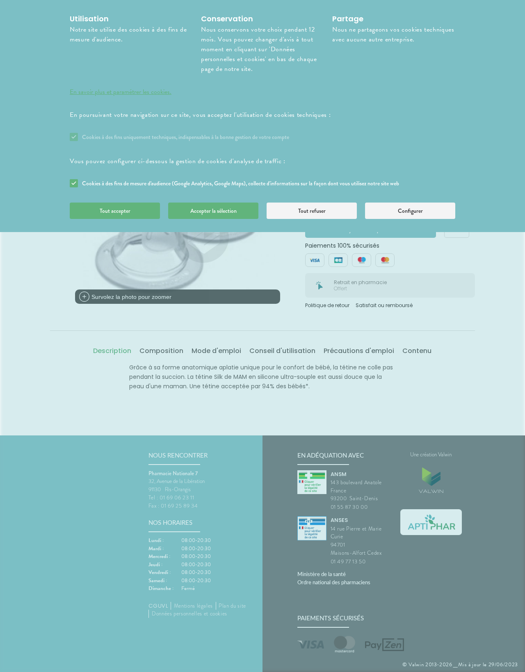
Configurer (410, 211)
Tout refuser (312, 211)
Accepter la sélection (213, 211)
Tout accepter (115, 211)
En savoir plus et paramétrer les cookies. (120, 92)
